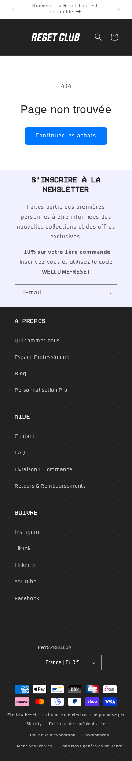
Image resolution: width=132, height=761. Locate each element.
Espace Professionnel (42, 357)
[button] (15, 37)
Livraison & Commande (44, 469)
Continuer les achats (66, 135)
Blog (20, 373)
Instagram (28, 532)
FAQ (20, 453)
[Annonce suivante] (118, 9)
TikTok (23, 549)
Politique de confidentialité (77, 724)
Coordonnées (95, 735)
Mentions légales (34, 746)
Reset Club (36, 715)
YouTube (25, 581)
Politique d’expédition (52, 735)
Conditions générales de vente (91, 746)
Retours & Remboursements (50, 486)
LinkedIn (25, 565)
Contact (24, 436)
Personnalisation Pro (41, 390)
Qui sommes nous (37, 341)
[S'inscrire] (109, 292)
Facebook (27, 598)
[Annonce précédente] (14, 9)
